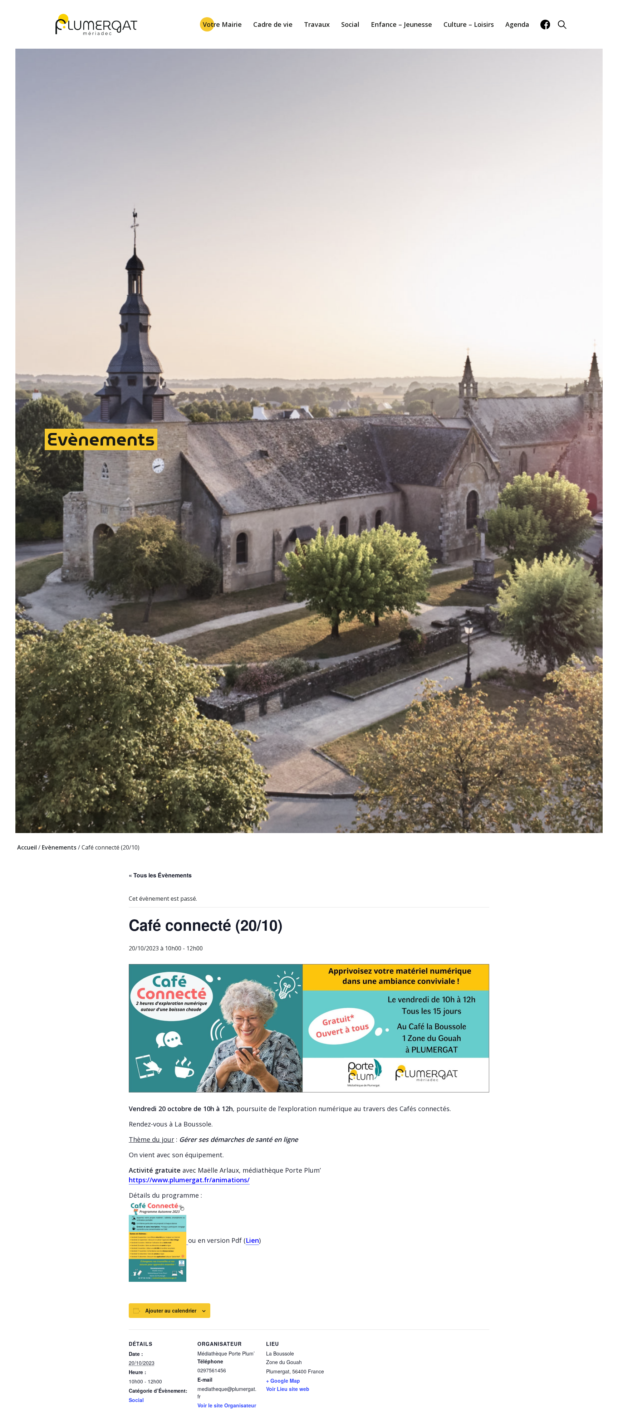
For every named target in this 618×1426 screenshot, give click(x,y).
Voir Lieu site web (287, 1388)
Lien (252, 1240)
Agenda (517, 24)
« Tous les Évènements (160, 875)
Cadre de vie (273, 24)
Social (350, 24)
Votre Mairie (222, 24)
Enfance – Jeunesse (401, 24)
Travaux (317, 24)
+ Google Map (283, 1380)
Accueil (27, 847)
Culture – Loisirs (468, 24)
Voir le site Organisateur (226, 1405)
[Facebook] (545, 24)
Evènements (101, 439)
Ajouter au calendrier (170, 1310)
